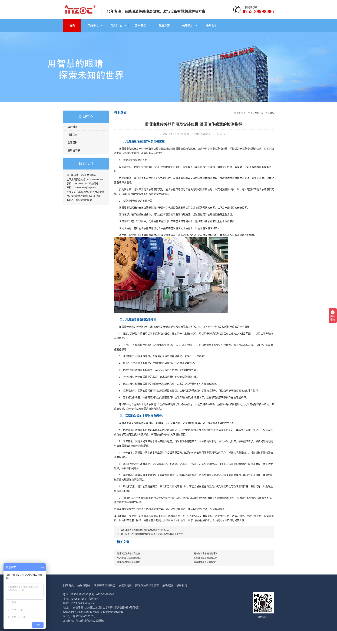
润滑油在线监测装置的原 (205, 557)
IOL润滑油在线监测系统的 (129, 557)
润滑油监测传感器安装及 (128, 553)
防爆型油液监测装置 (147, 585)
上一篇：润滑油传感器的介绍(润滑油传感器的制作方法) (143, 529)
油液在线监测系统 (104, 585)
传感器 (130, 326)
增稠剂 (88, 620)
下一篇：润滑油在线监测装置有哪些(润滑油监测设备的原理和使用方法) (150, 534)
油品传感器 (83, 585)
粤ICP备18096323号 (84, 616)
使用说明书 (74, 150)
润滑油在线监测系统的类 (128, 561)
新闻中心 (116, 25)
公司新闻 (72, 126)
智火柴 (80, 620)
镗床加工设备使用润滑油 (205, 553)
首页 (72, 25)
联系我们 (211, 25)
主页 (250, 112)
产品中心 (93, 25)
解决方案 (164, 25)
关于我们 (187, 25)
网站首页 (68, 585)
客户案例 (140, 25)
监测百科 (72, 142)
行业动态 (72, 134)
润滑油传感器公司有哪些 (205, 561)
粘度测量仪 (98, 620)
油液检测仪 (125, 585)
